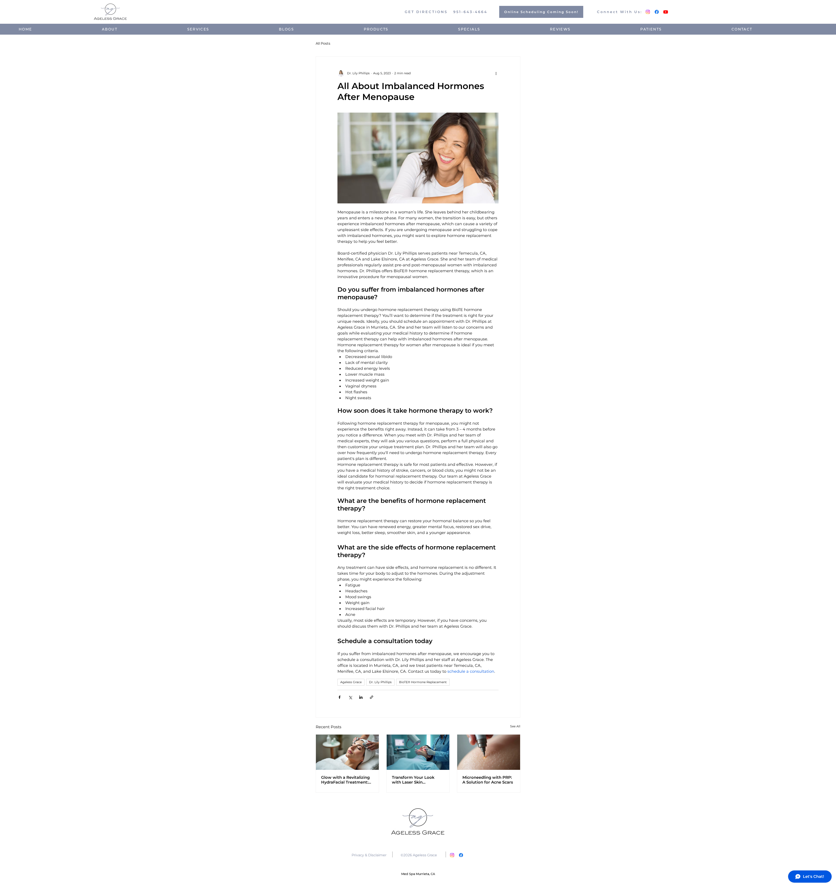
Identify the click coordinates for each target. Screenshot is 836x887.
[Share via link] (371, 697)
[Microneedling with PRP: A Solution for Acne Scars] (488, 752)
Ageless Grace (351, 682)
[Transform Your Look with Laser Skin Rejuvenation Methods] (418, 752)
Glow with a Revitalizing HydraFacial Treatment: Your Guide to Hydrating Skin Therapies (345, 780)
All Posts (323, 43)
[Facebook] (656, 12)
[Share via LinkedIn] (361, 697)
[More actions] (496, 73)
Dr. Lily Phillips (380, 682)
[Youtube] (665, 12)
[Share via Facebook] (339, 697)
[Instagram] (648, 12)
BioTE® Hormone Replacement (423, 682)
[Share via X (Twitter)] (350, 697)
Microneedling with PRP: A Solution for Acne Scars (487, 780)
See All (515, 726)
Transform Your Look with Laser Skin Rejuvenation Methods (414, 780)
